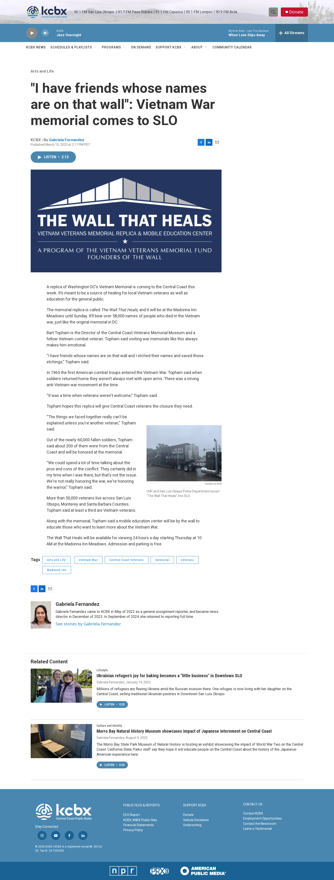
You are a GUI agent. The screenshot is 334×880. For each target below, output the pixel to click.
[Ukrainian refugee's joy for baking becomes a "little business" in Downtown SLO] (61, 686)
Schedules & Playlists (71, 47)
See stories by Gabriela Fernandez (88, 624)
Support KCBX (169, 47)
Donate (296, 12)
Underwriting (192, 825)
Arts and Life (42, 71)
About (197, 47)
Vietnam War (88, 560)
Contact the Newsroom (259, 823)
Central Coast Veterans (127, 560)
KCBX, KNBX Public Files (140, 820)
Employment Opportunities (262, 818)
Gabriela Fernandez (66, 140)
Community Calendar (232, 47)
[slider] (52, 32)
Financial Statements (138, 825)
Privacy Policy (133, 830)
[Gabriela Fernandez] (41, 615)
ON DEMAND (141, 47)
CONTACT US (252, 804)
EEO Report (131, 815)
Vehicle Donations (196, 820)
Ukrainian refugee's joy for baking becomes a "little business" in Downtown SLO (169, 675)
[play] (31, 33)
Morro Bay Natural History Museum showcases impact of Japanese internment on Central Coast (184, 731)
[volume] (45, 33)
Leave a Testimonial (257, 828)
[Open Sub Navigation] (95, 47)
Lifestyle (102, 670)
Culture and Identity (109, 725)
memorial (162, 560)
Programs (111, 47)
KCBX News (36, 47)
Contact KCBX (253, 813)
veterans (187, 560)
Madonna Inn (56, 570)
